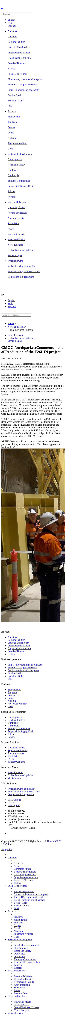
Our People (13, 175)
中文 (10, 22)
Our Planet (13, 170)
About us (12, 31)
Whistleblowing (15, 260)
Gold (10, 148)
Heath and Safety (16, 164)
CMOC (11, 802)
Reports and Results (17, 212)
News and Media (16, 239)
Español (12, 25)
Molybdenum (14, 116)
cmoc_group (14, 805)
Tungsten (12, 122)
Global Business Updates (20, 250)
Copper (11, 127)
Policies (11, 191)
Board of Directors (17, 63)
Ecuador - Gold (15, 100)
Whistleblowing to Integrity (21, 266)
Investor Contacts (16, 234)
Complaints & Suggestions (21, 276)
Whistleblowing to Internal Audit (24, 271)
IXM (10, 106)
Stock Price (13, 223)
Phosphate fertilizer (17, 143)
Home (11, 323)
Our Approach (15, 159)
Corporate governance (19, 52)
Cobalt (11, 132)
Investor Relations (17, 202)
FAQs (11, 228)
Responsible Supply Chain (21, 186)
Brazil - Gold (14, 95)
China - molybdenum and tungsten (25, 79)
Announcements (16, 218)
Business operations (17, 74)
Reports (11, 196)
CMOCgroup (14, 799)
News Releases (15, 244)
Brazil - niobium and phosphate (23, 90)
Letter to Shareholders (19, 47)
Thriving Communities (19, 180)
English (11, 19)
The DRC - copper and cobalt (22, 84)
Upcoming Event (16, 207)
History (11, 68)
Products (12, 111)
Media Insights (15, 255)
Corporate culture (16, 42)
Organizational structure (19, 58)
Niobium (12, 138)
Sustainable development (20, 154)
